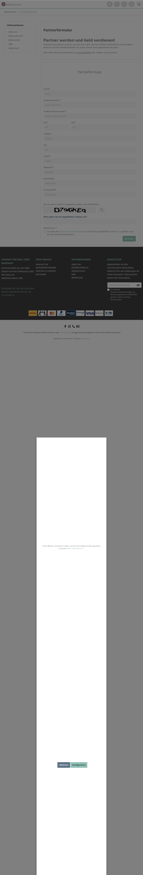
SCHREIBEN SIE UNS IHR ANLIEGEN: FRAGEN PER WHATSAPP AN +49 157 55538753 (17, 292)
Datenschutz (14, 40)
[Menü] (110, 4)
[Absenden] (138, 285)
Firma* (47, 89)
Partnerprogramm (46, 267)
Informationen (15, 25)
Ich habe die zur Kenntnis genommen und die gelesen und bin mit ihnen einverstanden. (90, 233)
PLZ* (46, 122)
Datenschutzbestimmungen (72, 231)
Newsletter (42, 264)
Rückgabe (41, 274)
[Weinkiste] (139, 4)
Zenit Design (85, 339)
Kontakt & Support (46, 271)
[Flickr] (73, 326)
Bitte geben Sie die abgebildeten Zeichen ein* (65, 216)
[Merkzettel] (124, 4)
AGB (10, 44)
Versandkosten (65, 332)
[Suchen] (117, 4)
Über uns (13, 32)
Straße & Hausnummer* (55, 111)
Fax (45, 145)
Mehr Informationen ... (76, 548)
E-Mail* (47, 156)
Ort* (73, 122)
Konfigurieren (78, 765)
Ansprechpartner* (52, 100)
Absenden (129, 238)
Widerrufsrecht (16, 36)
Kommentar (49, 178)
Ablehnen (63, 765)
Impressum (14, 48)
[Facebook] (65, 326)
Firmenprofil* (50, 189)
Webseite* (48, 167)
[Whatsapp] (77, 326)
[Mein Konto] (131, 4)
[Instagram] (69, 326)
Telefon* (48, 133)
